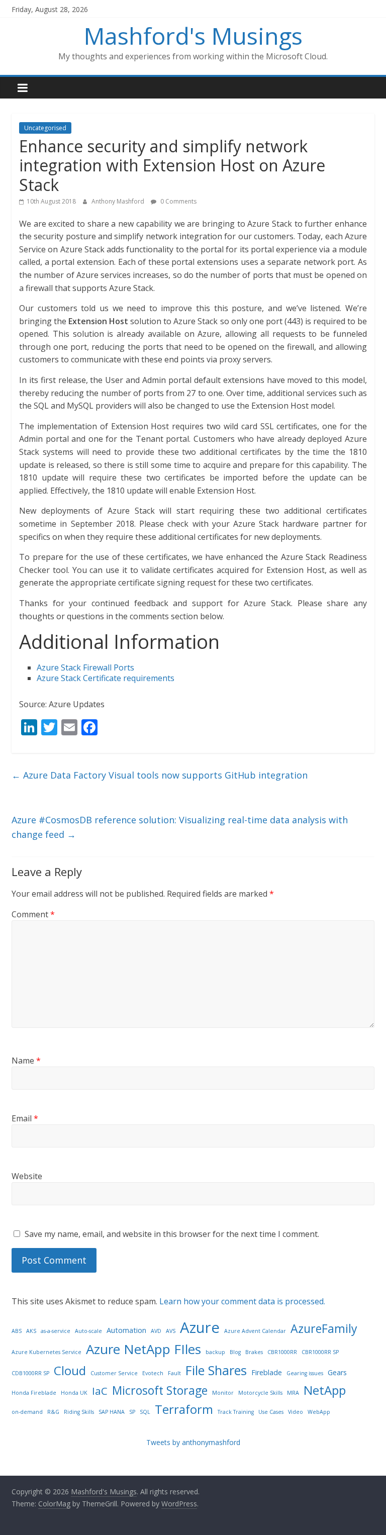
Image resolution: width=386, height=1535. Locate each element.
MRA (293, 1392)
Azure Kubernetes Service (46, 1352)
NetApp (325, 1390)
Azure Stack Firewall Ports (85, 667)
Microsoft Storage (160, 1390)
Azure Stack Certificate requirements (105, 678)
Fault (174, 1373)
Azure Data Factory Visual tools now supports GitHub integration (160, 775)
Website (27, 1176)
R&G (53, 1411)
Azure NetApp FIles (143, 1349)
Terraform (184, 1409)
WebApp (319, 1411)
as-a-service (55, 1330)
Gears (337, 1372)
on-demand (27, 1411)
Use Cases (270, 1411)
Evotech (152, 1373)
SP (132, 1411)
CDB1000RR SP (30, 1373)
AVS (170, 1330)
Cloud (70, 1370)
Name (26, 1060)
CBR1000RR (282, 1352)
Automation (126, 1330)
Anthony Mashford (118, 201)
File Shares (216, 1370)
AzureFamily (324, 1328)
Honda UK (74, 1392)
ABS (17, 1330)
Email (25, 1118)
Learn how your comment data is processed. (242, 1301)
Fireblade (266, 1372)
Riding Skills (79, 1411)
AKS (31, 1330)
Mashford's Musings (193, 35)
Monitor (223, 1392)
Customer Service (114, 1373)
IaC (100, 1391)
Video (295, 1411)
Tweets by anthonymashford (193, 1442)
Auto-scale (88, 1330)
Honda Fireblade (34, 1392)
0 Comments (178, 201)
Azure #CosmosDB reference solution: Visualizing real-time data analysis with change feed (180, 827)
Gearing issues (304, 1373)
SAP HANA (112, 1411)
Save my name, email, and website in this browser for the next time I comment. (172, 1233)
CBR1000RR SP (320, 1352)
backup (215, 1352)
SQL (145, 1411)
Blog (235, 1352)
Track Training (236, 1411)
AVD (156, 1330)
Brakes (254, 1352)
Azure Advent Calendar (255, 1330)
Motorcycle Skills (260, 1392)
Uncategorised (45, 128)
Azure (200, 1327)
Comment (33, 914)
